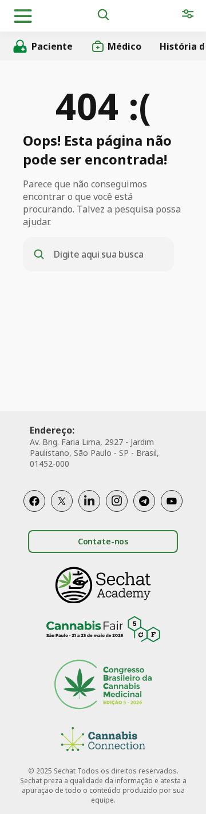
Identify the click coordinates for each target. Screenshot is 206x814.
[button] (23, 16)
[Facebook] (34, 501)
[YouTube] (172, 501)
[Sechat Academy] (103, 585)
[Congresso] (103, 686)
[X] (62, 501)
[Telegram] (144, 501)
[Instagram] (117, 501)
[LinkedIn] (89, 501)
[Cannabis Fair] (103, 631)
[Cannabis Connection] (103, 740)
